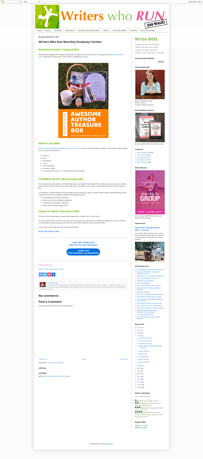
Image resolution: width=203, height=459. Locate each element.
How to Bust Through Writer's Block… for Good (147, 229)
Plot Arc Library (142, 155)
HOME (39, 30)
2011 (139, 385)
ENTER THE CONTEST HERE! (49, 231)
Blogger (110, 444)
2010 (139, 387)
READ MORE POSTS (57, 269)
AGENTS (106, 30)
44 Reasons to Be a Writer (145, 281)
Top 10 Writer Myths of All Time (147, 278)
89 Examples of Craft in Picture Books (149, 303)
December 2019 (144, 338)
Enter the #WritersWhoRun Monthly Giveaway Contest (58, 148)
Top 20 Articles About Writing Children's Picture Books (150, 300)
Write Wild (146, 39)
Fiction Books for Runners (145, 314)
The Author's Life (142, 160)
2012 (139, 382)
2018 (139, 366)
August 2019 (143, 351)
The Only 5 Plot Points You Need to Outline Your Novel (148, 273)
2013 (139, 379)
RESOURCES (70, 30)
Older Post (123, 359)
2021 (139, 330)
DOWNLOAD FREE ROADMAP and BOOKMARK (83, 252)
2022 (139, 327)
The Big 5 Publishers (143, 292)
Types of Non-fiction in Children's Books (150, 308)
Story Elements (141, 157)
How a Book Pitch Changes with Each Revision (149, 289)
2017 (139, 368)
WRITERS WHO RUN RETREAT (89, 30)
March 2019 (143, 359)
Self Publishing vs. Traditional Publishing (150, 276)
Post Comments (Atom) (55, 363)
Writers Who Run (142, 162)
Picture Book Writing (143, 153)
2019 (139, 336)
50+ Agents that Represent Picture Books (150, 270)
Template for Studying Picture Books (149, 297)
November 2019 (144, 341)
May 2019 (142, 354)
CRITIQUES (58, 30)
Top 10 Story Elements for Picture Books (150, 294)
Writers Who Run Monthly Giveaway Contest (150, 347)
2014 (139, 377)
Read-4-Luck (143, 396)
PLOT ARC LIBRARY (120, 30)
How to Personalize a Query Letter (148, 285)
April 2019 (142, 357)
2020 (139, 333)
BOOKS (48, 30)
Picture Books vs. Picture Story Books (149, 306)
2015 (139, 374)
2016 (139, 371)
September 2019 (144, 344)
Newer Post (43, 359)
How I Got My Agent (143, 283)
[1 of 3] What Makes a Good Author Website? (148, 318)
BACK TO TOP (43, 269)
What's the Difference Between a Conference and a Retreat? (147, 311)
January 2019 (143, 362)
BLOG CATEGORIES (148, 30)
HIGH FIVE (133, 30)
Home (84, 359)
